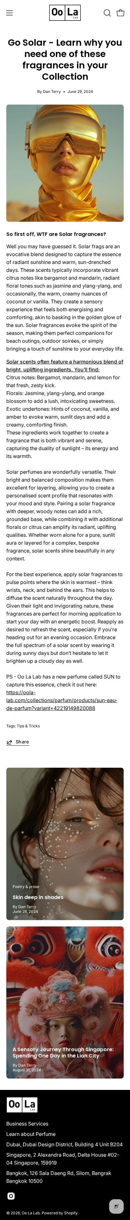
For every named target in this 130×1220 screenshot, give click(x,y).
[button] (106, 13)
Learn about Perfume (31, 1134)
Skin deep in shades (38, 897)
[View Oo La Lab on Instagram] (11, 1196)
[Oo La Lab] (65, 13)
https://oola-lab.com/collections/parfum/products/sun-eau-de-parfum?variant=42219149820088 (61, 700)
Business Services (27, 1123)
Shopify (70, 1213)
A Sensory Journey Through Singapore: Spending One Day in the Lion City (63, 1052)
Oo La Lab (31, 1213)
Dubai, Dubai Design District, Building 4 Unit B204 (64, 1144)
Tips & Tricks (28, 726)
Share (22, 741)
